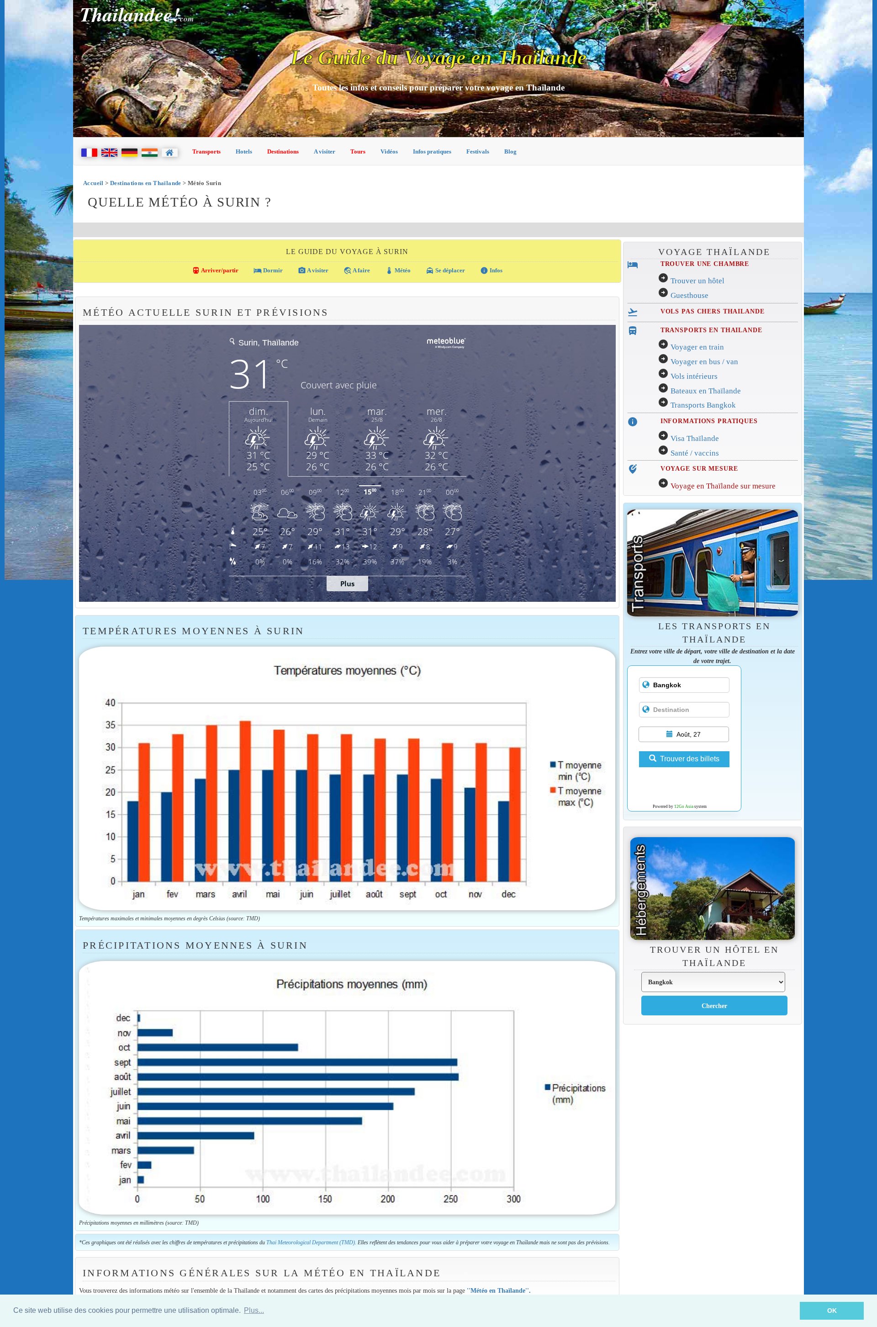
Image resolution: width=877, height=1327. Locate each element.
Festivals (477, 151)
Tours (357, 151)
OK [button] (832, 1310)
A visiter (324, 151)
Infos (491, 270)
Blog (510, 151)
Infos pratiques (432, 151)
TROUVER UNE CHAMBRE (704, 263)
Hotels (244, 151)
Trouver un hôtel (697, 280)
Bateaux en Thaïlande (706, 391)
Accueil (93, 183)
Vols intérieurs (694, 376)
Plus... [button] (254, 1310)
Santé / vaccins (695, 453)
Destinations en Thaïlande (145, 183)
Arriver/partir (215, 270)
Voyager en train (697, 347)
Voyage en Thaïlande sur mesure (723, 486)
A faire (356, 270)
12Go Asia (683, 806)
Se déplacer (445, 270)
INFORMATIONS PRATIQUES (709, 421)
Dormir (268, 270)
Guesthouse (689, 295)
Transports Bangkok (703, 405)
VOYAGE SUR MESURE (699, 468)
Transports (206, 151)
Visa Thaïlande (695, 438)
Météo (398, 270)
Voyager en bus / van (704, 361)
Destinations (283, 151)
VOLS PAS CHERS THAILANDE (712, 311)
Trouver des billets (689, 759)
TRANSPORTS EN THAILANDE (711, 330)
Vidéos (389, 151)
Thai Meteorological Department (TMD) (310, 1242)
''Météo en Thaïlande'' (498, 1290)
